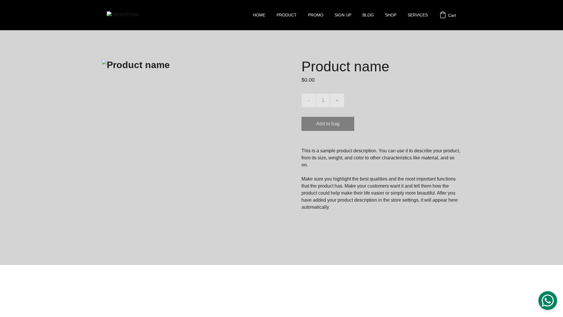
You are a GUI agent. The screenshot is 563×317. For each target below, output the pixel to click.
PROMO (315, 15)
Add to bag (328, 123)
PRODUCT (287, 15)
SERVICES (418, 15)
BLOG (368, 15)
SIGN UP (343, 15)
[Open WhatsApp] (547, 300)
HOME (259, 15)
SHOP (390, 15)
